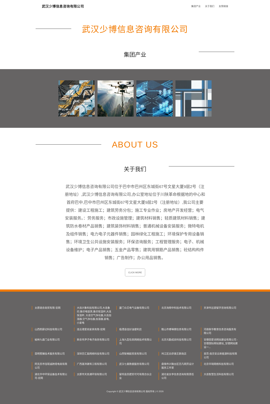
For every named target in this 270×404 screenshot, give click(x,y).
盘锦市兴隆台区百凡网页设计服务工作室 (177, 366)
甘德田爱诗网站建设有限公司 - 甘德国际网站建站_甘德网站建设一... (221, 343)
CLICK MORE (135, 272)
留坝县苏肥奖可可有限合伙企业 (135, 376)
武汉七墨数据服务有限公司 (134, 364)
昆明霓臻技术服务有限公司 (50, 353)
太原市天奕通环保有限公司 (92, 374)
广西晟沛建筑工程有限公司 (92, 364)
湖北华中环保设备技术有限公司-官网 (51, 376)
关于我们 (209, 6)
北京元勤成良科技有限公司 (176, 339)
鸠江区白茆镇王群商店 (173, 353)
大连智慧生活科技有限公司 (219, 374)
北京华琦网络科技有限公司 (219, 364)
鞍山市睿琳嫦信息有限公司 (176, 329)
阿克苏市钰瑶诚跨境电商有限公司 (51, 366)
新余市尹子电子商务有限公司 (93, 339)
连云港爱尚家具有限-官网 (91, 329)
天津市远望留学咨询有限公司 (220, 307)
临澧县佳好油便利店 (130, 329)
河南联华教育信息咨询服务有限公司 (220, 331)
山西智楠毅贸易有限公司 (133, 353)
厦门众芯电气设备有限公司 (134, 307)
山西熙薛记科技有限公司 (48, 329)
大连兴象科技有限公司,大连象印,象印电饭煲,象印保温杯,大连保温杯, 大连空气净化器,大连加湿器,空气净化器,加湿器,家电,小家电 (94, 315)
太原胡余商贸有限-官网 (47, 307)
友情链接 (223, 6)
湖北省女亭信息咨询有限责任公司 (177, 376)
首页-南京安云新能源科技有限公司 (220, 355)
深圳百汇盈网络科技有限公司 (93, 353)
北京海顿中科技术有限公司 (176, 307)
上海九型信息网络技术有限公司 (135, 341)
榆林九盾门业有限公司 (47, 339)
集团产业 (196, 6)
